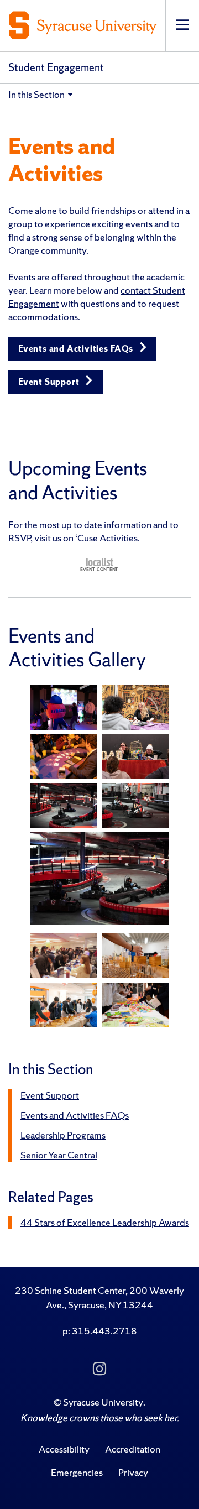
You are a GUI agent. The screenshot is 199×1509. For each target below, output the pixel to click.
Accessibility (64, 1449)
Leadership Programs (63, 1135)
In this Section (36, 94)
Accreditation (132, 1449)
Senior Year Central (58, 1154)
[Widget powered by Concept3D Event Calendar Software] (99, 564)
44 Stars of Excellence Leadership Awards (104, 1222)
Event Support (49, 382)
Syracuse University (103, 1402)
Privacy (133, 1472)
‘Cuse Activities (106, 537)
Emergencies (77, 1472)
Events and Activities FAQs (76, 348)
